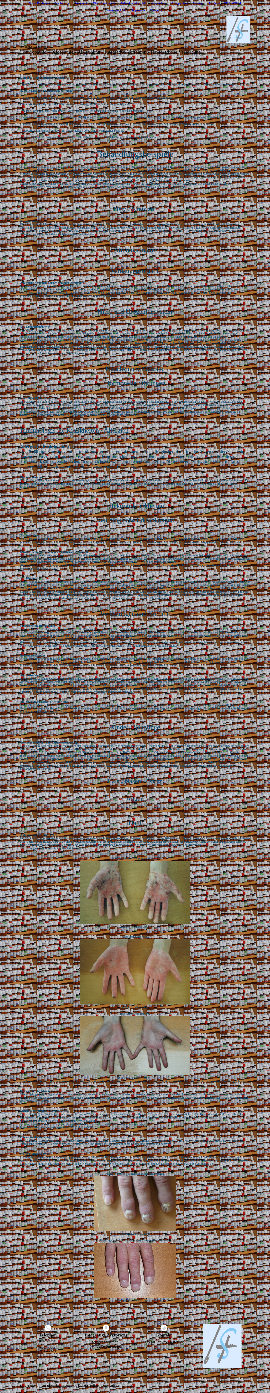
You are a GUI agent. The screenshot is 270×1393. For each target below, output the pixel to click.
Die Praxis (61, 3)
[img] (135, 29)
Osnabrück (81, 3)
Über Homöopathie (104, 3)
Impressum (138, 10)
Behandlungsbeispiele (133, 3)
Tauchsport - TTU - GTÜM (225, 3)
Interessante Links (116, 10)
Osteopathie (178, 3)
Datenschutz (157, 10)
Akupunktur (159, 3)
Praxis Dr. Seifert (39, 3)
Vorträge (198, 3)
